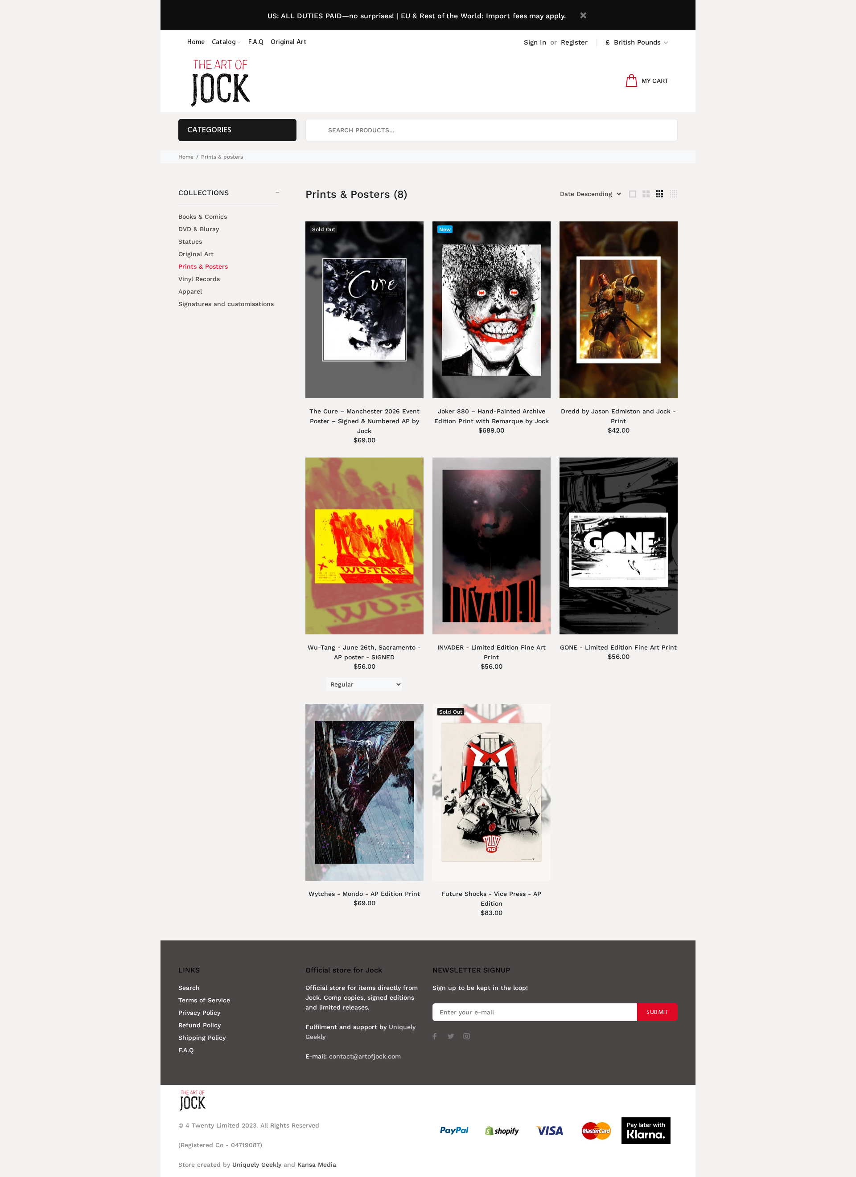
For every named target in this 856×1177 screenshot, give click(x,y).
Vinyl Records (199, 278)
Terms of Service (204, 1000)
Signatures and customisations (226, 303)
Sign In (535, 42)
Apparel (190, 291)
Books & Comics (202, 216)
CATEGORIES (209, 130)
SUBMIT (657, 1012)
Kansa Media (316, 1164)
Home (185, 157)
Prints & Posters (203, 266)
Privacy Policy (199, 1012)
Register (574, 42)
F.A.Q (185, 1050)
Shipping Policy (202, 1037)
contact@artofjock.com (365, 1056)
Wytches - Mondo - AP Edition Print (364, 893)
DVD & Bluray (198, 229)
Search (189, 987)
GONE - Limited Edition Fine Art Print (618, 647)
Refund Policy (199, 1025)
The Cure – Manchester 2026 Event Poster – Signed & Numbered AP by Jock (364, 421)
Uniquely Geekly (256, 1164)
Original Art (196, 253)
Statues (190, 241)
